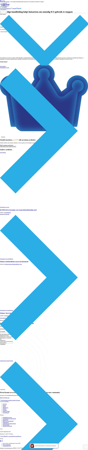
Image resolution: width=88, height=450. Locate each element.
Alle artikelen (3, 66)
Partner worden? (6, 4)
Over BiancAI (6, 5)
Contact (3, 0)
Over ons (5, 3)
